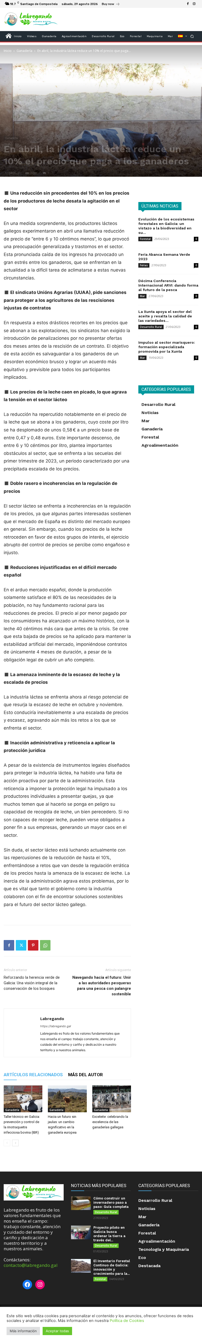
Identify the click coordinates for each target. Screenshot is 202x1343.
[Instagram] (194, 4)
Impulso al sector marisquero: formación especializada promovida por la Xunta (166, 346)
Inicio (8, 50)
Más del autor (85, 1074)
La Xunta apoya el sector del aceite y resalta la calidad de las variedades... (165, 316)
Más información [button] (23, 1331)
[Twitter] (21, 945)
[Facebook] (188, 4)
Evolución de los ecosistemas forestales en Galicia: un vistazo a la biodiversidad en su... (166, 226)
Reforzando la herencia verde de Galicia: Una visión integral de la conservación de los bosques (32, 983)
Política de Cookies (127, 1320)
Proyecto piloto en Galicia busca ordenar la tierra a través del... (109, 1234)
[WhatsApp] (45, 945)
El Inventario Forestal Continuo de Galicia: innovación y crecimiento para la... (111, 1267)
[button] (192, 36)
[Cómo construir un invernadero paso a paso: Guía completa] (81, 1203)
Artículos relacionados (33, 1074)
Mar (142, 296)
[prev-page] (7, 1143)
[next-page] (15, 1143)
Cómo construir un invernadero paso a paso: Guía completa (111, 1202)
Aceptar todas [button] (57, 1331)
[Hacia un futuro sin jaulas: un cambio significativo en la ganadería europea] (67, 1098)
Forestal (145, 239)
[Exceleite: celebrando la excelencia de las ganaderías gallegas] (111, 1098)
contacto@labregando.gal (31, 1265)
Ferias (144, 265)
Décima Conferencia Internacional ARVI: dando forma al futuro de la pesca (168, 285)
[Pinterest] (33, 945)
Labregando (52, 1018)
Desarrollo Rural (151, 327)
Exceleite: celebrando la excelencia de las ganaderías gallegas (110, 1122)
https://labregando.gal (55, 1026)
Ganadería (24, 50)
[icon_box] (111, 4)
